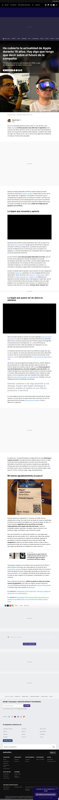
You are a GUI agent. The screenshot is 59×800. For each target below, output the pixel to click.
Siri (31, 343)
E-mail (21, 70)
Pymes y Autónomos (16, 776)
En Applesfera (30, 552)
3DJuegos (16, 759)
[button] (17, 120)
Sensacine (27, 759)
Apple (21, 605)
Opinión (27, 605)
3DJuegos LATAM (18, 787)
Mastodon (32, 587)
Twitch (46, 5)
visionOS (10, 585)
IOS (33, 5)
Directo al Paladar (40, 759)
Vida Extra (16, 761)
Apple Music (40, 275)
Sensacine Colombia (27, 789)
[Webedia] (55, 1)
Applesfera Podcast (8, 728)
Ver (30, 644)
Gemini (47, 38)
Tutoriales (24, 728)
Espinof (27, 761)
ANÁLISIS (37, 5)
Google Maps (35, 38)
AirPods (5, 731)
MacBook (5, 737)
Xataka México (6, 787)
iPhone (52, 38)
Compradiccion (6, 778)
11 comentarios (8, 70)
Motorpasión (50, 759)
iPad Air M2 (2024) (35, 696)
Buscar (53, 747)
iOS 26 (41, 737)
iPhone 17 (24, 737)
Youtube (54, 5)
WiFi (29, 38)
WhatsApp (42, 734)
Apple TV (24, 731)
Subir (51, 752)
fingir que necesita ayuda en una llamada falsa (25, 377)
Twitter (56, 5)
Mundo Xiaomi (6, 768)
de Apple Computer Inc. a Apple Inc (24, 277)
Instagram (51, 5)
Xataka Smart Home (6, 766)
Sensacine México (29, 787)
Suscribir (26, 705)
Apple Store (18, 273)
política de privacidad (22, 708)
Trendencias (6, 774)
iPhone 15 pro (44, 696)
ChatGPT (14, 38)
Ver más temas (8, 740)
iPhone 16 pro (25, 696)
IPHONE (6, 5)
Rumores (5, 734)
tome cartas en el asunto (32, 400)
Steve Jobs (7, 38)
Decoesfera (5, 776)
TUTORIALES (13, 5)
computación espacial (14, 569)
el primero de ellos (26, 193)
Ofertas (23, 734)
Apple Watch (43, 731)
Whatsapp (24, 38)
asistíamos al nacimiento (17, 244)
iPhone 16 (17, 696)
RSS (21, 716)
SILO (19, 38)
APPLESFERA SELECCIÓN (24, 5)
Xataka (4, 759)
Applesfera (5, 763)
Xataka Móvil (6, 761)
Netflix (41, 38)
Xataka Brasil (6, 789)
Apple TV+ (32, 275)
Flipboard (48, 5)
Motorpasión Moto (51, 761)
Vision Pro (10, 357)
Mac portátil (43, 728)
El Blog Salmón (17, 774)
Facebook (14, 70)
